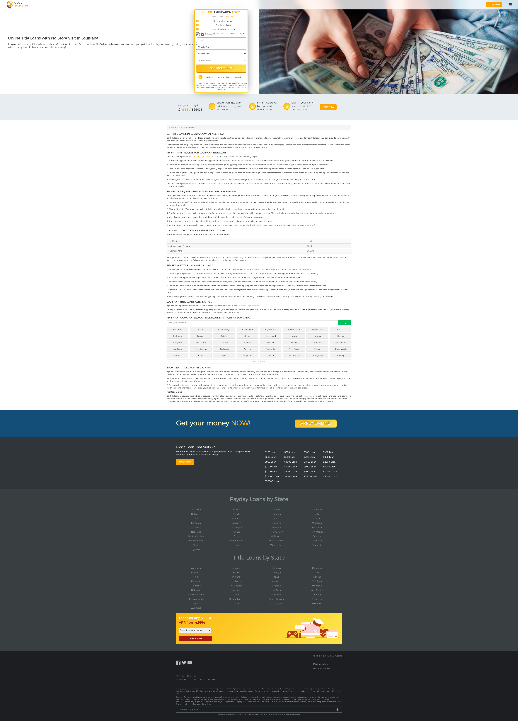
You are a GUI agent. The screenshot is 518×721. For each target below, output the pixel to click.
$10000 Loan (330, 471)
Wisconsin (317, 545)
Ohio (236, 536)
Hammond (270, 336)
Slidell (201, 355)
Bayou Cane (270, 329)
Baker (200, 329)
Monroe (317, 342)
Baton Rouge (224, 329)
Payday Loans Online (321, 668)
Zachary (340, 355)
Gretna (247, 336)
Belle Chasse (294, 329)
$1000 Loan (290, 462)
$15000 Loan (272, 476)
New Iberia (177, 349)
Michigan (317, 523)
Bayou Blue (247, 329)
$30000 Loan (330, 476)
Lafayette (177, 342)
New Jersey (277, 532)
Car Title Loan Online (201, 156)
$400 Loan (328, 452)
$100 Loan (270, 452)
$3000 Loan (271, 466)
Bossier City (317, 329)
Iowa (276, 518)
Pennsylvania (196, 540)
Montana (317, 527)
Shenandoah (341, 349)
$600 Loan (290, 457)
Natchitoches (341, 342)
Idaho (317, 514)
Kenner (340, 336)
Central (340, 329)
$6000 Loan (329, 466)
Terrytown (247, 355)
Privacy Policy (218, 85)
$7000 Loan (271, 471)
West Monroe (294, 355)
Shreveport (177, 355)
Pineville (247, 349)
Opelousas (224, 349)
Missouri (276, 527)
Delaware (196, 514)
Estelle (224, 336)
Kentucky (196, 523)
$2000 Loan (329, 462)
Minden (294, 342)
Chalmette (177, 336)
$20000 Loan (291, 476)
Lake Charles (200, 342)
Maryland (277, 523)
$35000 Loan (272, 481)
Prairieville (270, 349)
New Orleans (201, 349)
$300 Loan (309, 452)
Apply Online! (315, 423)
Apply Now (185, 462)
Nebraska (196, 532)
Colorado (317, 509)
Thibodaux (270, 355)
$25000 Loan (311, 476)
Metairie (270, 342)
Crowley (200, 336)
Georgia (277, 514)
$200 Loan (290, 452)
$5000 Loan (310, 466)
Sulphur (224, 355)
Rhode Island (236, 540)
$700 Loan (309, 457)
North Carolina (196, 536)
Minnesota (196, 527)
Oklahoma (276, 536)
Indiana (236, 518)
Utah (236, 545)
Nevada (236, 532)
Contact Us (191, 676)
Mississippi (236, 527)
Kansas (317, 518)
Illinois (196, 518)
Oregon (317, 536)
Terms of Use (233, 85)
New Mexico (317, 532)
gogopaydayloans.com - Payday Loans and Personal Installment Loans (246, 714)
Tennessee (317, 540)
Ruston (317, 349)
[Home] (17, 5)
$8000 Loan (290, 471)
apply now (494, 5)
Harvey (294, 336)
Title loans (181, 127)
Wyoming (196, 549)
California (277, 509)
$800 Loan (328, 457)
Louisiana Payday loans (248, 305)
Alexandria (177, 329)
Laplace (224, 342)
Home (171, 127)
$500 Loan (270, 457)
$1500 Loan (310, 462)
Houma (317, 336)
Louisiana (236, 523)
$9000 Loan (310, 471)
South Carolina (276, 540)
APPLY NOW (195, 638)
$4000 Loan (290, 466)
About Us (180, 676)
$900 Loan (270, 462)
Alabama (196, 509)
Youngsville (317, 355)
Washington (276, 545)
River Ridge (294, 349)
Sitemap (211, 679)
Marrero (247, 342)
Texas (196, 545)
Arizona (236, 509)
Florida (236, 514)
